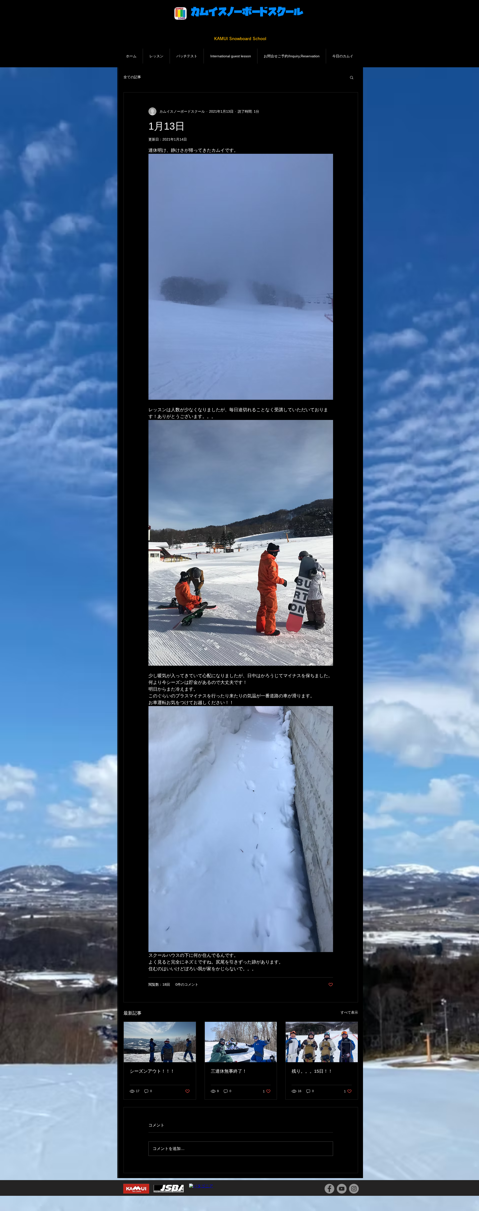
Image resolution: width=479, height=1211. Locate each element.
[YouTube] (342, 1189)
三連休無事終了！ (229, 1071)
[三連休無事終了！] (241, 1042)
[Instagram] (354, 1189)
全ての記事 (132, 77)
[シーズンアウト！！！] (160, 1042)
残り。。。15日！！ (312, 1071)
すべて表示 (349, 1012)
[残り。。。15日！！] (322, 1042)
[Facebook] (329, 1189)
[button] (351, 77)
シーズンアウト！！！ (152, 1071)
